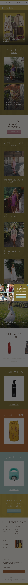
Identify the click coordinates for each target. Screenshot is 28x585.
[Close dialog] (27, 285)
